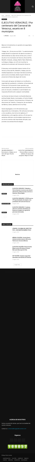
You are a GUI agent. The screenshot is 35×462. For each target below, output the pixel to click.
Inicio (3, 15)
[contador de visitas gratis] (17, 448)
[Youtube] (23, 440)
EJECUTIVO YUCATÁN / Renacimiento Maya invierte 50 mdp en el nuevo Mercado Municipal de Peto (22, 248)
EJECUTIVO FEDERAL (6, 203)
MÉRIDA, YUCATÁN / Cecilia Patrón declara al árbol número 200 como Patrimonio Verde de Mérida (21, 239)
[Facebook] (8, 40)
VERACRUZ (7, 15)
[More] (23, 40)
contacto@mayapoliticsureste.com (17, 428)
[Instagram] (17, 177)
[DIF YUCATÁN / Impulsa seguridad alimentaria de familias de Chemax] (6, 258)
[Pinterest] (16, 40)
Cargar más (17, 264)
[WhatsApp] (19, 40)
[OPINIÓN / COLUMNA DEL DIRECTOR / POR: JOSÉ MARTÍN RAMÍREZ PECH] (6, 231)
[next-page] (5, 217)
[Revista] (3, 36)
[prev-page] (3, 217)
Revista (7, 35)
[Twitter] (12, 40)
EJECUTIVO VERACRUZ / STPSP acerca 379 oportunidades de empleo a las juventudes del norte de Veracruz (22, 200)
